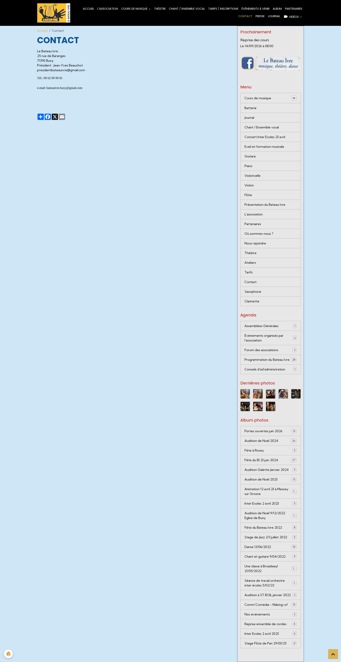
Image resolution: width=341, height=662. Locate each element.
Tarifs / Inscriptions (223, 9)
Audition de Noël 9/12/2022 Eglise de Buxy (270, 515)
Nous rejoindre (255, 243)
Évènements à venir (256, 9)
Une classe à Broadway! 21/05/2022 (270, 568)
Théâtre (160, 9)
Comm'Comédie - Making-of (270, 605)
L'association (107, 9)
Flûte (248, 195)
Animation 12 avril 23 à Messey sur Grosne (270, 491)
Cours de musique (134, 9)
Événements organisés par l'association (270, 338)
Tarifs (249, 272)
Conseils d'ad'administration (270, 369)
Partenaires (293, 9)
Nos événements (270, 614)
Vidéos (294, 17)
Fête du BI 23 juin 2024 (270, 460)
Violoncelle (252, 176)
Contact (245, 16)
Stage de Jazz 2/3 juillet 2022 (270, 537)
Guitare (250, 156)
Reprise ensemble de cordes (270, 624)
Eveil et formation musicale (264, 147)
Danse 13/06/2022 (270, 547)
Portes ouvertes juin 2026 (270, 431)
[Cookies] (8, 653)
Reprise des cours (254, 40)
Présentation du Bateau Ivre (265, 205)
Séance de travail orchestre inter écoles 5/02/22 (270, 583)
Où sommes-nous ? (259, 234)
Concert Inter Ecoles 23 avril (265, 137)
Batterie (251, 108)
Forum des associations (270, 350)
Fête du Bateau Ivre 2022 (270, 527)
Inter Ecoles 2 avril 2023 (270, 503)
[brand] (53, 13)
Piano (248, 166)
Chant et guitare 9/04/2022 (270, 556)
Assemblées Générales (270, 326)
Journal (274, 16)
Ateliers (250, 263)
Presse (260, 16)
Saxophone (253, 292)
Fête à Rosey (270, 450)
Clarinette (252, 301)
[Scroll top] (333, 654)
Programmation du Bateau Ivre (270, 360)
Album (277, 9)
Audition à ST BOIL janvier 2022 (270, 595)
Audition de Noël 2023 (270, 479)
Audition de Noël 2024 (270, 441)
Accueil (88, 9)
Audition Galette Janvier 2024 (270, 470)
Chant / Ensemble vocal (187, 9)
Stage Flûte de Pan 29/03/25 (270, 643)
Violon (249, 185)
